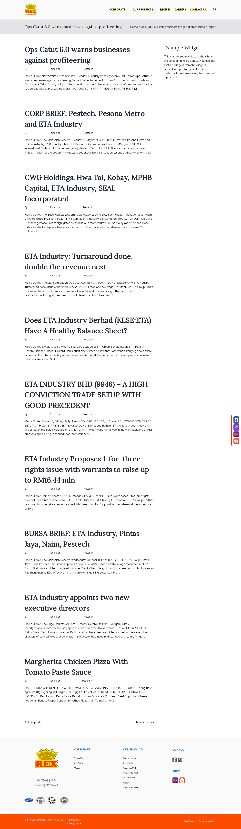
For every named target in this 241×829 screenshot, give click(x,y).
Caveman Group (207, 821)
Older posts (34, 722)
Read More (31, 96)
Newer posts (144, 722)
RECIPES (165, 9)
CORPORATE (117, 9)
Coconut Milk (129, 767)
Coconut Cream (131, 787)
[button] (127, 10)
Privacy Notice (74, 823)
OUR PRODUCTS (142, 9)
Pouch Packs (129, 777)
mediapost (99, 69)
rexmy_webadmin (37, 69)
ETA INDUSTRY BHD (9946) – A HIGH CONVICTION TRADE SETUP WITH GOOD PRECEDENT (86, 395)
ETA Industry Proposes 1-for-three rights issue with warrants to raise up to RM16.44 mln (87, 469)
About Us (78, 757)
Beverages (128, 762)
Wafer (126, 782)
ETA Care (78, 762)
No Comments (115, 69)
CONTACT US (198, 9)
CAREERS (180, 9)
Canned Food (129, 757)
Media (77, 767)
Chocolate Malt (130, 772)
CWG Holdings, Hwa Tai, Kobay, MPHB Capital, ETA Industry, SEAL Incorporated (88, 188)
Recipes (97, 680)
